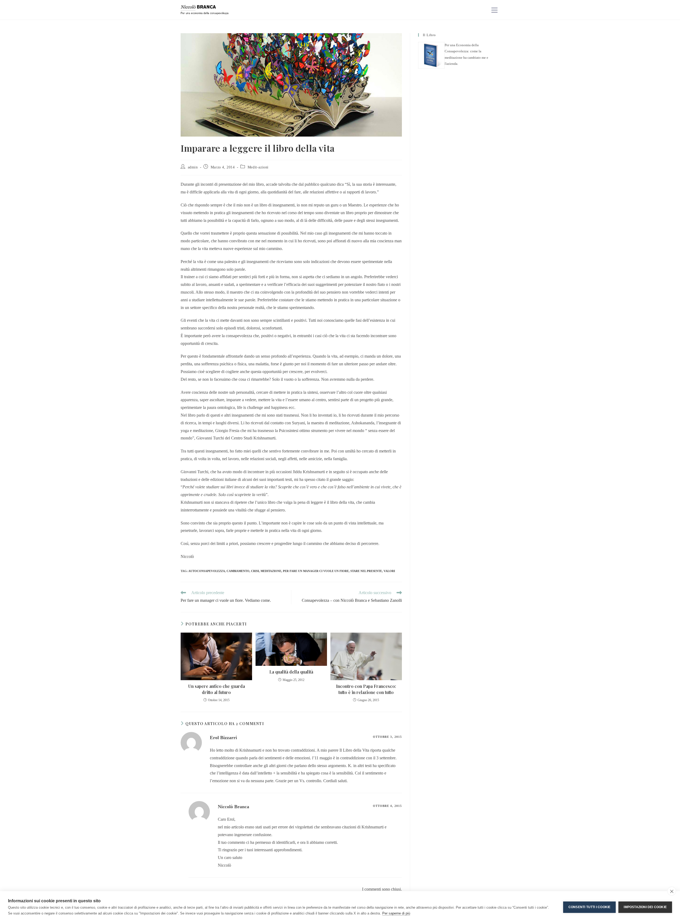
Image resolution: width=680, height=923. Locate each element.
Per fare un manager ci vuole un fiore (316, 571)
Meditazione (271, 571)
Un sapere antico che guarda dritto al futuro (216, 689)
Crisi (255, 571)
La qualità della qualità (291, 672)
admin (193, 167)
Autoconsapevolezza (206, 571)
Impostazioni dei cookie (645, 907)
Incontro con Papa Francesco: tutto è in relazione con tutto (366, 689)
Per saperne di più (396, 913)
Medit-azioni (258, 167)
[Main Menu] (494, 10)
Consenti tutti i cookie (589, 907)
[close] (671, 891)
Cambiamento (238, 571)
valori (389, 571)
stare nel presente (366, 571)
